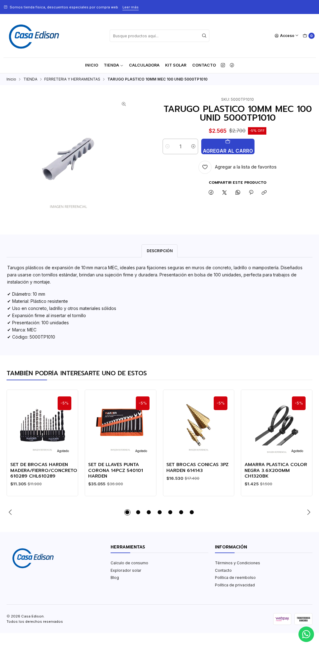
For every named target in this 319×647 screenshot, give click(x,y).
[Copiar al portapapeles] (264, 193)
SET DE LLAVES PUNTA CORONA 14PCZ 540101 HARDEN (115, 470)
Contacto (204, 65)
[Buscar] (204, 36)
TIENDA (111, 65)
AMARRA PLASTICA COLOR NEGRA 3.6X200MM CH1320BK (276, 470)
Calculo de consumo (129, 563)
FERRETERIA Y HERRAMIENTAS (72, 79)
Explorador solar (126, 570)
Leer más (130, 7)
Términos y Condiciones (237, 563)
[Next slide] (307, 512)
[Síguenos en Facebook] (232, 65)
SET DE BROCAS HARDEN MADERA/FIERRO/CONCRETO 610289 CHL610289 (43, 470)
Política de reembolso (235, 577)
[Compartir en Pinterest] (251, 193)
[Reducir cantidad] (167, 146)
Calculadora (144, 65)
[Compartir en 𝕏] (224, 193)
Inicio (91, 65)
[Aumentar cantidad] (193, 146)
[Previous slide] (11, 512)
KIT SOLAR (175, 65)
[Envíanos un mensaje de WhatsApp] (306, 634)
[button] (127, 512)
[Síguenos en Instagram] (223, 65)
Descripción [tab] (160, 250)
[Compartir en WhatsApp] (237, 193)
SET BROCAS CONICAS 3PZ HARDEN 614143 (197, 467)
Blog (115, 577)
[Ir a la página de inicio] (33, 36)
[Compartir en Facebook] (211, 193)
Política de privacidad (235, 585)
